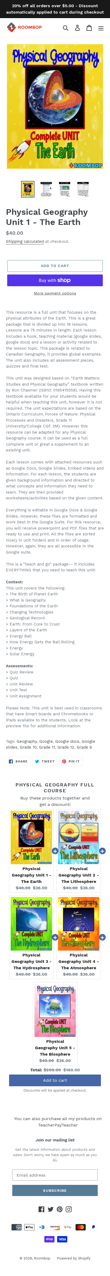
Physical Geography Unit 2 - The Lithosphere (78, 875)
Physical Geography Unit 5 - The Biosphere (55, 1048)
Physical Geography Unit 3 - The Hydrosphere (31, 961)
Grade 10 (28, 747)
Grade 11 (47, 747)
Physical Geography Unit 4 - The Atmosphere (78, 961)
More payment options (55, 293)
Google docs (67, 741)
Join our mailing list (55, 1140)
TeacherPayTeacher (58, 1125)
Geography (27, 741)
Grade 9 (84, 747)
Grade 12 (65, 747)
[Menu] (101, 28)
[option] (28, 189)
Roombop (42, 1258)
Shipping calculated (25, 241)
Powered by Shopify (74, 1258)
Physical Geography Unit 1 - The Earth (31, 875)
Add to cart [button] (55, 1080)
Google (46, 741)
